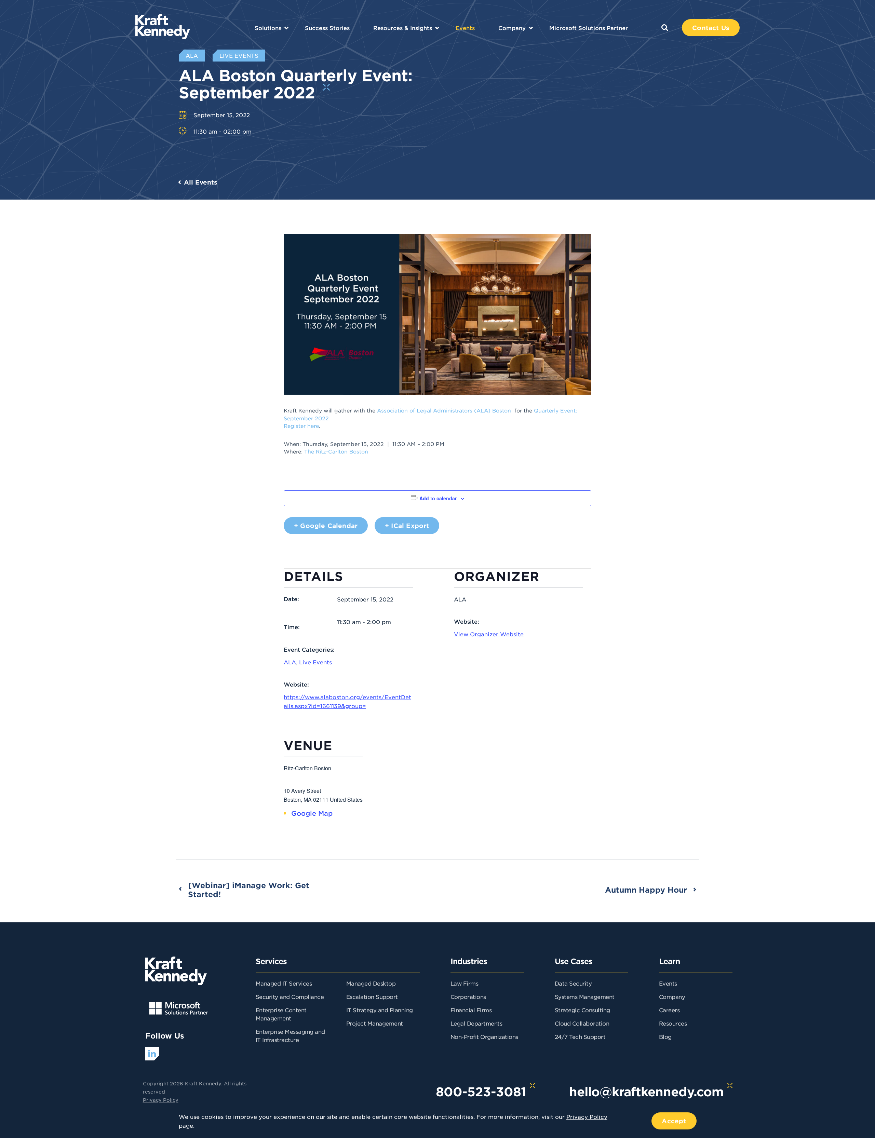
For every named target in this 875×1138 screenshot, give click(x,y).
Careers (669, 1009)
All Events (200, 182)
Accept (674, 1121)
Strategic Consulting (582, 1009)
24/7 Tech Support (580, 1036)
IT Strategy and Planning (379, 1009)
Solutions (268, 27)
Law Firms (464, 983)
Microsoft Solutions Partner (588, 27)
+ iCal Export (407, 525)
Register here (301, 425)
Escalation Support (372, 996)
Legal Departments (476, 1023)
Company (512, 27)
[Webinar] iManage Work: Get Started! (248, 889)
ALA (290, 662)
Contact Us (710, 27)
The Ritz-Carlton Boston (336, 451)
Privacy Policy (160, 1100)
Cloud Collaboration (582, 1023)
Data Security (573, 983)
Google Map (312, 813)
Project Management (374, 1023)
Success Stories (327, 27)
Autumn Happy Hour (646, 889)
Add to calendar (438, 498)
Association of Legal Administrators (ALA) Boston (445, 410)
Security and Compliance (290, 996)
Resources (673, 1023)
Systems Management (585, 996)
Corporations (468, 996)
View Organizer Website (489, 634)
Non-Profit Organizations (484, 1036)
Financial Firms (471, 1009)
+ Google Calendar (326, 525)
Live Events (315, 662)
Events (465, 27)
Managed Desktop (371, 983)
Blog (665, 1036)
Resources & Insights (402, 27)
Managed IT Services (284, 983)
